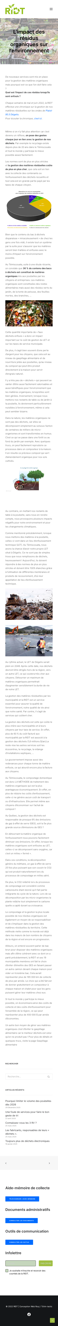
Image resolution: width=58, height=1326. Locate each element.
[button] (51, 9)
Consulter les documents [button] (21, 1220)
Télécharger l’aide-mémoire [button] (22, 1199)
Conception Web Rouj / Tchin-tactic (35, 1306)
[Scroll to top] (52, 1320)
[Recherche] (29, 1076)
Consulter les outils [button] (19, 1242)
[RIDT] (15, 9)
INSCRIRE (46, 1263)
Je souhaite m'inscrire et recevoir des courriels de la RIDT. (27, 1272)
